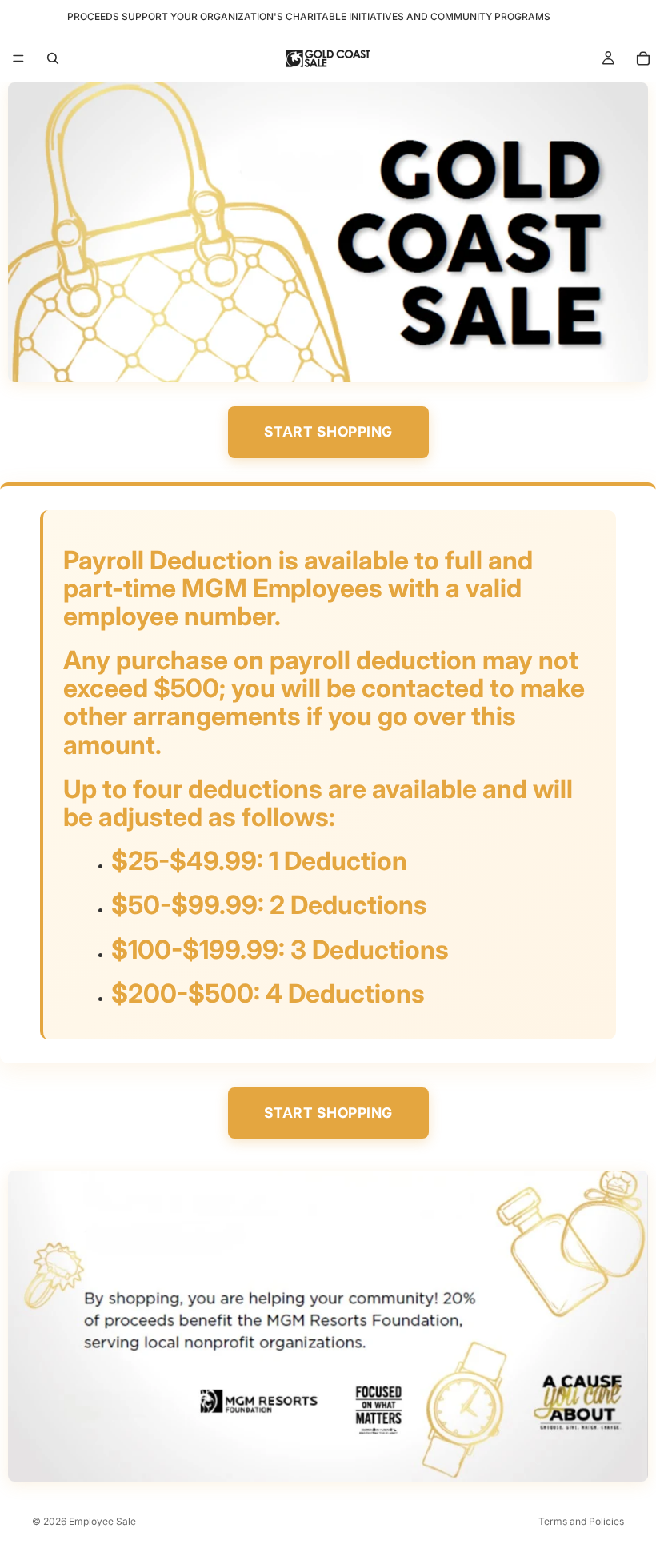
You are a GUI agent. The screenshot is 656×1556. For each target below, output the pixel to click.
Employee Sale (102, 1521)
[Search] (52, 58)
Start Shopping (328, 431)
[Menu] (18, 58)
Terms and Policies (581, 1521)
